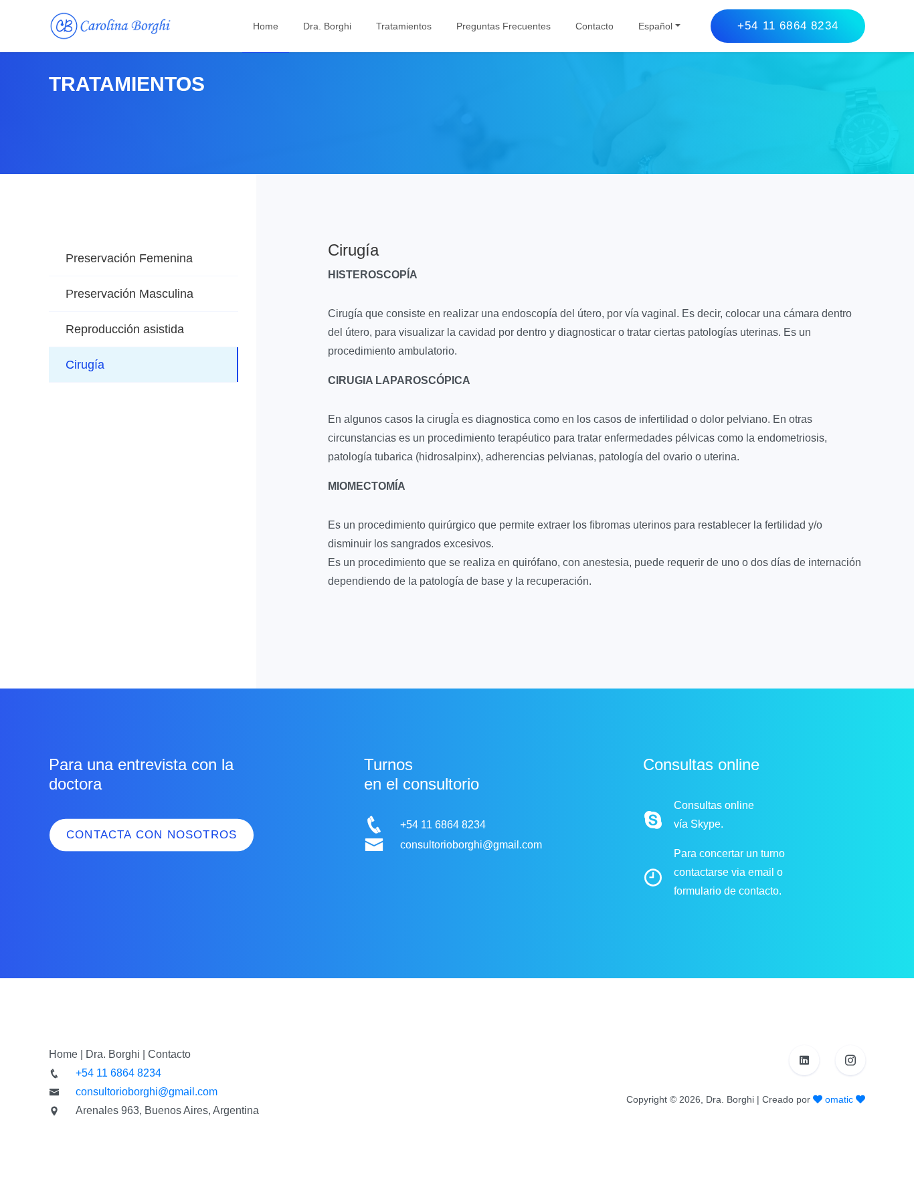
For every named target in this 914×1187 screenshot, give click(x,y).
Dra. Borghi (327, 26)
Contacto (594, 26)
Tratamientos (404, 26)
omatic (839, 1099)
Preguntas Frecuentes (503, 26)
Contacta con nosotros (151, 834)
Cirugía (85, 364)
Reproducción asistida (125, 329)
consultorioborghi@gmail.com (471, 844)
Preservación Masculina (129, 293)
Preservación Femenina (129, 258)
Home (265, 26)
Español (655, 26)
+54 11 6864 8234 (787, 25)
